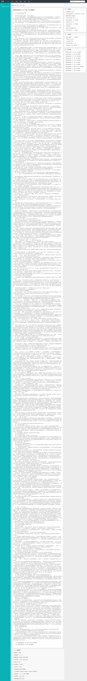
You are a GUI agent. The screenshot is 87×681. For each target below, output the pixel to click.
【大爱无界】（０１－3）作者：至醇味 (21, 673)
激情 (8, 1)
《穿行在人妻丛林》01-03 (70, 17)
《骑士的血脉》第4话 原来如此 (19, 669)
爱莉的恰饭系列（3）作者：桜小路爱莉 (73, 54)
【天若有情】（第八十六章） (19, 676)
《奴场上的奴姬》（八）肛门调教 (72, 19)
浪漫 (21, 1)
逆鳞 (2, 1)
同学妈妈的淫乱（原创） (70, 11)
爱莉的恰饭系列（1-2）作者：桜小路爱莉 (73, 52)
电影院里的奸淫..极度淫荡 (70, 15)
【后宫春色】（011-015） (18, 664)
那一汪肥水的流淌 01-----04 (71, 43)
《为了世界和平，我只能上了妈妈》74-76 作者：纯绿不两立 (25, 671)
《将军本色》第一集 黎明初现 (71, 45)
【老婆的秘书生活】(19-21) (18, 678)
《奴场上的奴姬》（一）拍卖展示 (72, 30)
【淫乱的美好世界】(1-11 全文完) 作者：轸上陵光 (75, 13)
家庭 (16, 1)
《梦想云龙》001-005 (70, 39)
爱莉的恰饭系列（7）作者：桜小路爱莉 (73, 70)
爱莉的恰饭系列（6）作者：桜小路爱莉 (73, 68)
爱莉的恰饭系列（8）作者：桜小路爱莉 (73, 58)
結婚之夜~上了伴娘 (17, 652)
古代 (12, 1)
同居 (29, 1)
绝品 (25, 1)
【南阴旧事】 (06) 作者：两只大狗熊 (20, 657)
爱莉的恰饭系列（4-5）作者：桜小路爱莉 (73, 56)
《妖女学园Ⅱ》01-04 (69, 41)
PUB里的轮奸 (68, 26)
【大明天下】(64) (16, 662)
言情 (24, 5)
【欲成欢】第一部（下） (70, 21)
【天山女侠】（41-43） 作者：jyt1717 (20, 659)
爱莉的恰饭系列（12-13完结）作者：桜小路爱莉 (27, 642)
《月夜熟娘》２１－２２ (18, 654)
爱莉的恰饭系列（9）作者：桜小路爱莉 (25, 644)
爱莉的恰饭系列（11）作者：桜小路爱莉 (73, 64)
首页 (21, 5)
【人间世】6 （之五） (17, 666)
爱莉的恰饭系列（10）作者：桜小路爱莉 (73, 60)
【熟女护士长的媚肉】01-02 (71, 28)
